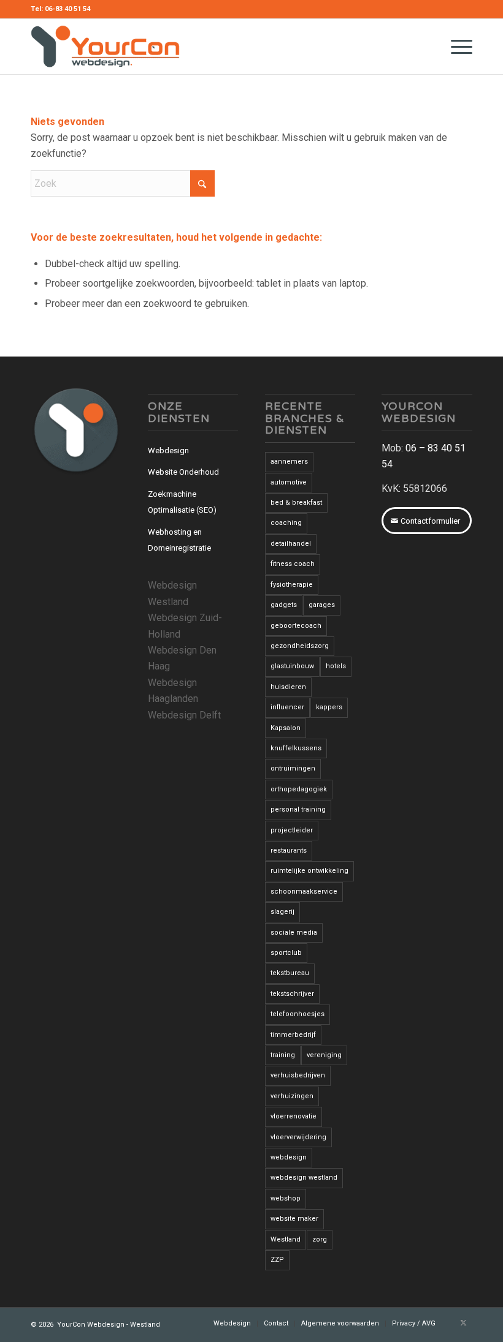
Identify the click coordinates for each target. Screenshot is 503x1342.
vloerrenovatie (294, 1116)
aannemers (289, 462)
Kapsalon (286, 728)
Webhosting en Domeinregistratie (179, 539)
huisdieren (288, 687)
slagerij (282, 912)
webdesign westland (304, 1178)
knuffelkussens (296, 748)
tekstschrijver (292, 994)
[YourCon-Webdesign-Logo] (105, 46)
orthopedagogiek (299, 789)
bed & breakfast (296, 503)
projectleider (292, 830)
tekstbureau (290, 973)
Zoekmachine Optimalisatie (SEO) (182, 502)
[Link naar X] (463, 1323)
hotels (336, 666)
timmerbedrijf (293, 1035)
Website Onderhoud (183, 472)
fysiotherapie (292, 585)
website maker (294, 1219)
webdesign (289, 1157)
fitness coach (293, 564)
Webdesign (168, 450)
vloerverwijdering (298, 1137)
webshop (286, 1198)
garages (322, 605)
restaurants (289, 850)
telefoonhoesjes (297, 1014)
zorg (319, 1239)
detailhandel (291, 544)
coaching (286, 523)
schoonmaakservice (304, 891)
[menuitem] (455, 46)
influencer (287, 707)
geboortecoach (296, 626)
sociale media (294, 933)
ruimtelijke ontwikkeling (309, 871)
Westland (286, 1239)
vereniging (324, 1055)
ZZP (277, 1260)
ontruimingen (293, 768)
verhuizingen (292, 1096)
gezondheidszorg (300, 646)
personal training (298, 809)
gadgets (284, 605)
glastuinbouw (292, 666)
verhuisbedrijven (298, 1075)
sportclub (286, 953)
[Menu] (455, 46)
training (283, 1055)
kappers (329, 707)
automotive (289, 482)
